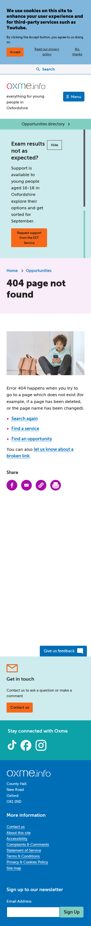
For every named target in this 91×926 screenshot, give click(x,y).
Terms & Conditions (23, 856)
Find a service (25, 428)
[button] (41, 485)
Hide (54, 145)
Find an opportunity (31, 439)
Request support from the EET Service (29, 237)
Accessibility (17, 838)
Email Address (19, 901)
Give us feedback (59, 651)
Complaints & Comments (28, 844)
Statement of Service (24, 850)
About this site (19, 833)
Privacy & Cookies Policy (27, 862)
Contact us (19, 707)
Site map (14, 868)
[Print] (55, 485)
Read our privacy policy (46, 51)
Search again (24, 418)
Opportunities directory (43, 124)
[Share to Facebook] (12, 485)
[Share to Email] (26, 485)
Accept (15, 52)
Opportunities (38, 270)
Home (12, 270)
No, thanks (77, 51)
